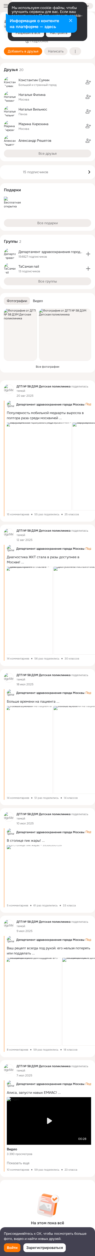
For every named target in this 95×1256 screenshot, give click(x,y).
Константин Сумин (34, 80)
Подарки (12, 189)
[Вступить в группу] (88, 254)
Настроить (58, 32)
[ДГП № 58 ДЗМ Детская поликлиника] (9, 389)
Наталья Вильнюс (33, 109)
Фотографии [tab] (17, 301)
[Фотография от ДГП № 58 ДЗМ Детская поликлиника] (20, 335)
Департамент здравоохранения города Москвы (50, 404)
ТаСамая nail (29, 266)
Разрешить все (28, 32)
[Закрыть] (70, 21)
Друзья (11, 69)
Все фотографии (47, 367)
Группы (11, 241)
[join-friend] (88, 82)
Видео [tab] (38, 301)
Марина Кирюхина (33, 124)
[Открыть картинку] (39, 466)
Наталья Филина (32, 94)
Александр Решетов (35, 140)
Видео (12, 1149)
